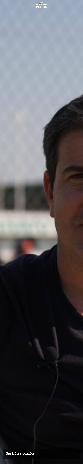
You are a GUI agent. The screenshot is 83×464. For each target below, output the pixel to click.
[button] (3, 4)
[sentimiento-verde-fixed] (41, 4)
